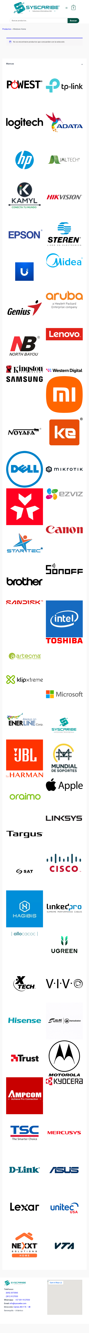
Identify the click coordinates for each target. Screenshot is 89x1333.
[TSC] (24, 1133)
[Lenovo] (64, 334)
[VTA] (64, 1245)
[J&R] (64, 1021)
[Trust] (24, 1058)
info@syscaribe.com (18, 1303)
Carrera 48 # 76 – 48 (22, 1307)
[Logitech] (24, 122)
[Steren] (64, 234)
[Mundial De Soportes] (64, 758)
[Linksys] (64, 818)
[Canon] (64, 529)
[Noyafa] (24, 432)
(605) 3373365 (12, 1293)
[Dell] (24, 469)
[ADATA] (64, 122)
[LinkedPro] (64, 909)
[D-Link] (24, 1170)
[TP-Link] (64, 85)
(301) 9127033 (12, 1296)
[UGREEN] (64, 946)
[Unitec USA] (64, 1208)
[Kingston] (24, 369)
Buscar (73, 20)
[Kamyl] (24, 197)
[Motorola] (64, 1058)
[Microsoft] (64, 693)
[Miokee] (64, 432)
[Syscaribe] (64, 726)
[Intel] (64, 619)
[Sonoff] (64, 568)
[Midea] (64, 260)
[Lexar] (24, 1208)
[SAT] (24, 871)
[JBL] (24, 758)
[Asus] (64, 1170)
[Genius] (24, 309)
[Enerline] (24, 719)
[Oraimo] (24, 796)
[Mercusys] (64, 1133)
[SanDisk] (24, 602)
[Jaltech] (64, 159)
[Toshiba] (64, 640)
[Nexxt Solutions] (24, 1245)
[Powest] (24, 85)
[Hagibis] (24, 909)
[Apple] (64, 784)
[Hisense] (24, 1021)
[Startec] (24, 544)
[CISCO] (64, 863)
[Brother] (24, 581)
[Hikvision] (64, 197)
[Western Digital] (64, 370)
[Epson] (24, 234)
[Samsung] (24, 379)
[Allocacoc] (24, 934)
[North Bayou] (24, 346)
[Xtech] (24, 983)
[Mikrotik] (64, 469)
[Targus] (24, 834)
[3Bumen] (24, 507)
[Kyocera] (64, 1081)
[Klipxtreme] (24, 679)
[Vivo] (64, 983)
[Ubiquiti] (24, 271)
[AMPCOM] (24, 1095)
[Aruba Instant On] (64, 299)
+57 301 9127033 (22, 1300)
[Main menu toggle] (66, 7)
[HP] (24, 159)
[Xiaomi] (64, 394)
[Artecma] (24, 656)
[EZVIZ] (64, 494)
